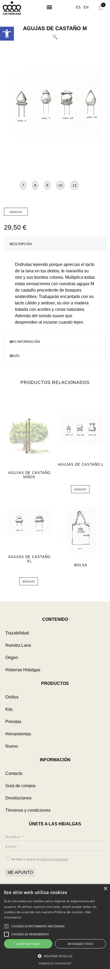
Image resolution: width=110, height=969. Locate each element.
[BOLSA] (81, 530)
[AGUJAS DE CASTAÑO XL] (29, 522)
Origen (11, 657)
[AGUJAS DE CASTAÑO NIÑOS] (29, 438)
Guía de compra (20, 785)
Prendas (13, 721)
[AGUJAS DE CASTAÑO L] (81, 430)
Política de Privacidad (54, 859)
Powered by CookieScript (55, 963)
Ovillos (11, 697)
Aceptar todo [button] (28, 944)
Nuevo (11, 746)
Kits (9, 709)
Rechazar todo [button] (80, 944)
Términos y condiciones (27, 810)
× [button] (105, 889)
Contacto (13, 773)
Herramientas (18, 734)
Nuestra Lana (18, 645)
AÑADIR (16, 212)
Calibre (9, 192)
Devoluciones (18, 798)
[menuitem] (78, 7)
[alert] (55, 926)
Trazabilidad (17, 633)
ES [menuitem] (78, 8)
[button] (7, 34)
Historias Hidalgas (22, 670)
